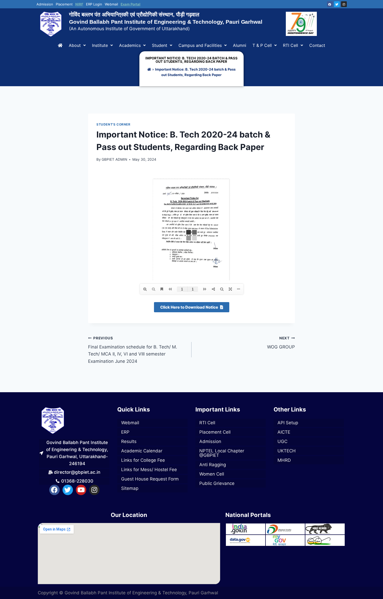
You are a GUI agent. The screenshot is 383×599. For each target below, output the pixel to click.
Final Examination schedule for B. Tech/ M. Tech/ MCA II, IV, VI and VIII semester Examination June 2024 (132, 350)
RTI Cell (290, 45)
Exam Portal (130, 4)
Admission (44, 4)
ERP (125, 432)
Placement (64, 4)
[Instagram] (344, 4)
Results (129, 441)
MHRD (284, 460)
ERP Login (94, 4)
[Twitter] (337, 4)
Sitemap (129, 488)
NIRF (79, 4)
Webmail (111, 4)
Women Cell (211, 474)
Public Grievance (216, 483)
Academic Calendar (141, 450)
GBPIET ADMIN (114, 159)
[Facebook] (330, 4)
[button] (77, 45)
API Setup (287, 422)
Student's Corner (113, 124)
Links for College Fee (143, 460)
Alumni (239, 45)
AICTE (283, 432)
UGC (282, 441)
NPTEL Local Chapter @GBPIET (221, 453)
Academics (130, 45)
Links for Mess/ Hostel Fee (149, 469)
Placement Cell (215, 432)
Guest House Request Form (150, 479)
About (75, 45)
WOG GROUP (281, 343)
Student (159, 45)
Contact (317, 45)
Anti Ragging (212, 464)
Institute (100, 45)
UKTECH (286, 450)
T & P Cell (262, 45)
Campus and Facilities (200, 45)
